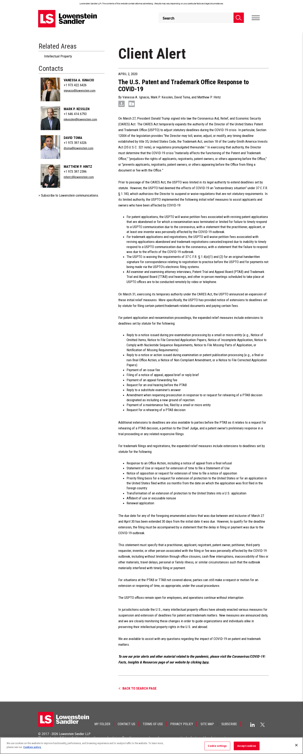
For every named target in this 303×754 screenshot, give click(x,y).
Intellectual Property (58, 56)
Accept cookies (246, 745)
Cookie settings (217, 745)
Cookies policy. (32, 747)
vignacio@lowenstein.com (79, 90)
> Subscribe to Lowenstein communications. (69, 195)
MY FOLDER (102, 724)
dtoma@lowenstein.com (78, 148)
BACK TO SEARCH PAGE (139, 688)
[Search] (239, 18)
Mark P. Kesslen (76, 109)
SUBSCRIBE (229, 724)
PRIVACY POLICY (181, 724)
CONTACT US (126, 724)
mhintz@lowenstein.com (79, 177)
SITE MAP (207, 724)
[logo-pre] (67, 18)
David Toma (73, 138)
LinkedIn (252, 725)
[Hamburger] (256, 18)
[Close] (296, 745)
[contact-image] (50, 89)
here (205, 662)
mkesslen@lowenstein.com (80, 119)
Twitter (262, 724)
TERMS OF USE (153, 724)
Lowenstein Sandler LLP (74, 734)
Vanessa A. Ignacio (79, 80)
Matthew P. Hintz (78, 166)
